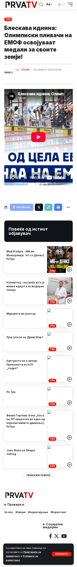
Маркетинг (58, 512)
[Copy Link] (48, 207)
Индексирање (38, 512)
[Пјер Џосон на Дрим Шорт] (60, 341)
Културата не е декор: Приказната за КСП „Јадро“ (22, 364)
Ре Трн (11, 392)
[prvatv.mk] (21, 4)
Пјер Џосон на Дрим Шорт (24, 337)
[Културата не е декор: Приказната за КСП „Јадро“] (60, 368)
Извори (21, 512)
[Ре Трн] (60, 396)
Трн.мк (25, 69)
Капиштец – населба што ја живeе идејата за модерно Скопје (25, 286)
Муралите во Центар (21, 313)
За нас (8, 512)
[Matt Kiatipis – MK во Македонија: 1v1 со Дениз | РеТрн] (60, 259)
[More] (68, 207)
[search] (41, 4)
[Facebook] (50, 536)
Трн (8, 19)
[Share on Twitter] (39, 207)
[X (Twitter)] (56, 536)
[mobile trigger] (69, 4)
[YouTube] (64, 536)
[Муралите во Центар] (60, 318)
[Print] (58, 207)
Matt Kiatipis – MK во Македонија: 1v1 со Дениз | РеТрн (25, 255)
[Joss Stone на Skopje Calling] (60, 456)
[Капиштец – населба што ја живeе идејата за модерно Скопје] (60, 290)
